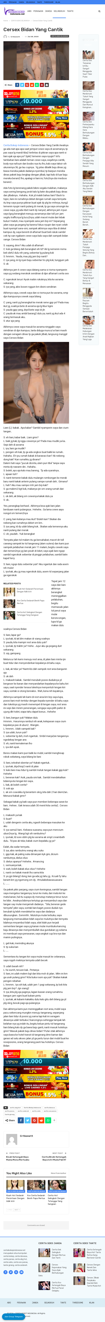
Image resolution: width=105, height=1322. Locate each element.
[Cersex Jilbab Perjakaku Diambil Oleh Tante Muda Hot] (79, 1280)
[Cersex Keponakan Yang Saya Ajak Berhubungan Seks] (44, 1267)
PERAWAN (13, 2)
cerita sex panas (50, 1111)
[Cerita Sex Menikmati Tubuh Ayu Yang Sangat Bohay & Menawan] (88, 264)
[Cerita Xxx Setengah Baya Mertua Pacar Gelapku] (44, 1285)
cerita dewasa (49, 1108)
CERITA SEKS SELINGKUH (59, 36)
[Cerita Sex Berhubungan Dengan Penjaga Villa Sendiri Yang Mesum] (88, 147)
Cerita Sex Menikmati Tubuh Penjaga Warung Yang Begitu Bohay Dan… (89, 247)
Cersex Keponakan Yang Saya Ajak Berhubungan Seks (52, 1270)
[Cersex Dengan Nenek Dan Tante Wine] (79, 1267)
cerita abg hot (15, 1108)
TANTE (39, 2)
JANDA (21, 2)
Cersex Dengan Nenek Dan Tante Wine (93, 1267)
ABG (5, 2)
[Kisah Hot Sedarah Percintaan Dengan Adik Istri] (9, 592)
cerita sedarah (23, 1111)
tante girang (9, 1114)
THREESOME (48, 2)
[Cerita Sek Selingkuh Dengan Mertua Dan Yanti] (44, 1252)
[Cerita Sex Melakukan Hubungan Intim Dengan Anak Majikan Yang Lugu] (88, 320)
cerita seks (36, 1111)
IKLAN (58, 2)
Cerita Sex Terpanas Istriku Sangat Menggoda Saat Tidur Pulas (87, 68)
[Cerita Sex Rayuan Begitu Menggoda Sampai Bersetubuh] (88, 292)
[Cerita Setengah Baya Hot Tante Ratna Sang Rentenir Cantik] (79, 1252)
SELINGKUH (30, 2)
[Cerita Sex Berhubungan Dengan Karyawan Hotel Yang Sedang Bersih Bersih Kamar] (88, 200)
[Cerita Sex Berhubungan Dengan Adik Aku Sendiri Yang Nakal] (88, 175)
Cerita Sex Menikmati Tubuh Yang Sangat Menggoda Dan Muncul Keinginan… (88, 99)
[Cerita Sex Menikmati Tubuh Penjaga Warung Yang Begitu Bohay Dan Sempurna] (88, 233)
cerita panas (9, 1111)
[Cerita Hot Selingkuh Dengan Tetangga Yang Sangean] (9, 615)
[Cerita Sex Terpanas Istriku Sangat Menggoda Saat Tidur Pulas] (88, 54)
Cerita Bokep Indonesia (15, 145)
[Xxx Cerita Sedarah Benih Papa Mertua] (9, 603)
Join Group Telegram (14, 1316)
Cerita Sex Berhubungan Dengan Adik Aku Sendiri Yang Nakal (88, 186)
